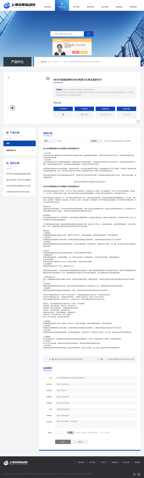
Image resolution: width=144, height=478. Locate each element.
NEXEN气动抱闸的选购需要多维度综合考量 (19, 174)
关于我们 (76, 7)
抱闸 (65, 62)
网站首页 (47, 7)
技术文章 (104, 7)
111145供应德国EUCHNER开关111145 (120, 359)
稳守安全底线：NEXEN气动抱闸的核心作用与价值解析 (19, 180)
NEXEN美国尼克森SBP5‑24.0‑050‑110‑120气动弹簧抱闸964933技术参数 (19, 186)
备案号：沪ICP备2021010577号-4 (50, 473)
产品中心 (62, 7)
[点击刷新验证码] (70, 432)
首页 (49, 62)
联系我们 (133, 7)
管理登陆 (88, 473)
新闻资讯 (90, 7)
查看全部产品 (11, 150)
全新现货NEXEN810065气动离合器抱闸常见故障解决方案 (19, 192)
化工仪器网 (81, 473)
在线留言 (119, 7)
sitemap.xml (66, 473)
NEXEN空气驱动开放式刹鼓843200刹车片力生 (70, 359)
